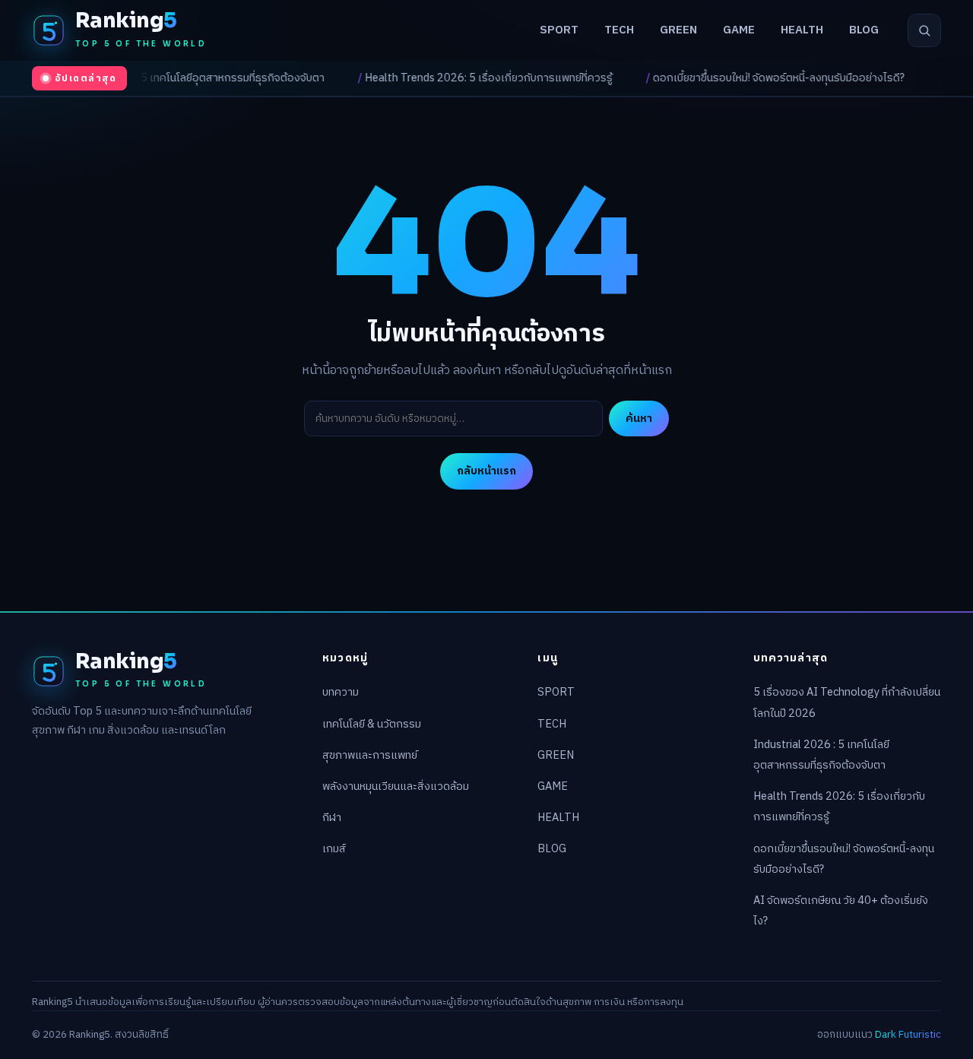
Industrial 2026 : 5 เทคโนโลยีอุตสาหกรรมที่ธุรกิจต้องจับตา (152, 78)
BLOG (864, 30)
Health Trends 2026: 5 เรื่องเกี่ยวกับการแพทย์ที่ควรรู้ (450, 78)
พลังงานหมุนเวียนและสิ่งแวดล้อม (395, 787)
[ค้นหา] (924, 30)
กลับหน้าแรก (486, 470)
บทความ (340, 692)
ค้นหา (639, 418)
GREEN (678, 30)
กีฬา (331, 818)
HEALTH (802, 30)
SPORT (559, 30)
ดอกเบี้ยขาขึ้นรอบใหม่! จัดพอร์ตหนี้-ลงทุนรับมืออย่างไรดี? (740, 78)
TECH (619, 30)
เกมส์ (334, 849)
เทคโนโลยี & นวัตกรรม (371, 724)
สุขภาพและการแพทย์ (369, 756)
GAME (739, 30)
